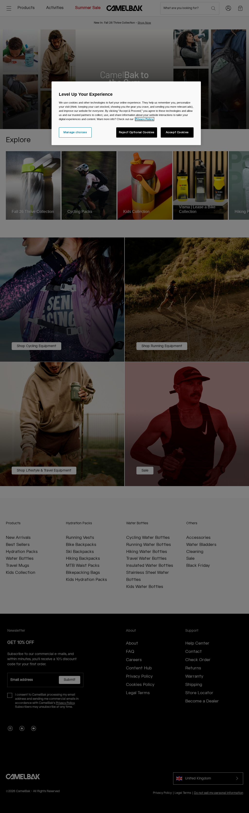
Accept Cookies (177, 132)
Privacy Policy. (144, 119)
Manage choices (75, 132)
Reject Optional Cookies (136, 132)
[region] (126, 113)
